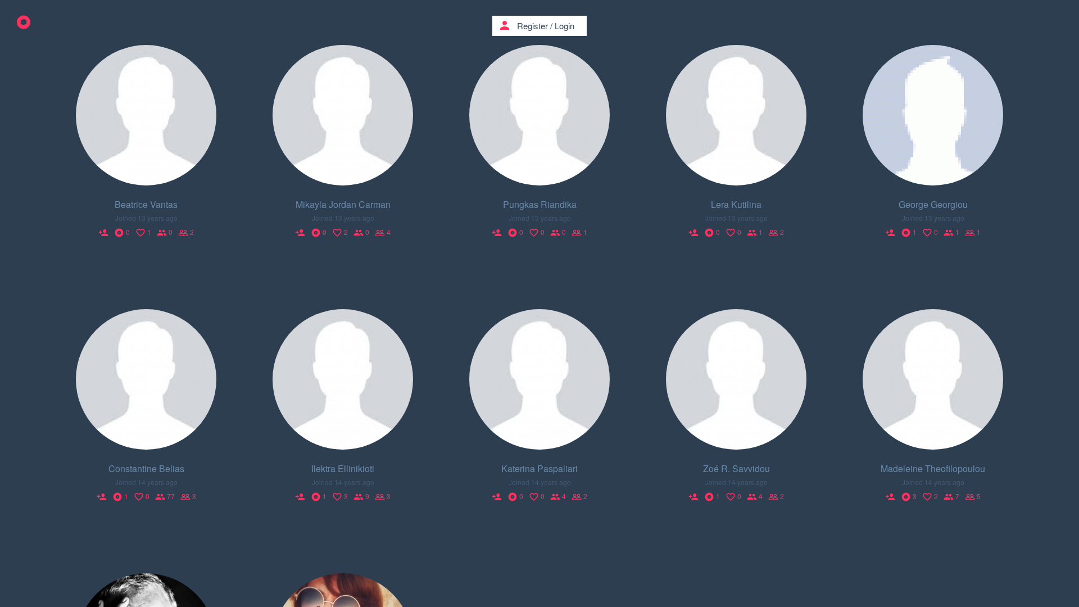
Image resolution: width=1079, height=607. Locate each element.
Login (564, 25)
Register (532, 25)
